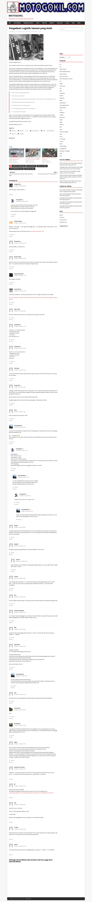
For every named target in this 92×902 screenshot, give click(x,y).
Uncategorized (63, 148)
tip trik (61, 143)
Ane (10, 23)
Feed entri (62, 217)
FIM (60, 88)
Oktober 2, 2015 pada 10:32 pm (20, 290)
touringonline (18, 425)
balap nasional (63, 69)
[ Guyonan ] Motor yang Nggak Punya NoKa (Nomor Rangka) (33, 158)
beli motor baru (31, 166)
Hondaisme (17, 241)
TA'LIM (67, 23)
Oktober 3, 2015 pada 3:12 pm (19, 743)
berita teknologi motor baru (66, 78)
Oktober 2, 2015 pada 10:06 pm (20, 186)
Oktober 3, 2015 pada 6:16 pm (19, 769)
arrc (60, 66)
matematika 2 (63, 102)
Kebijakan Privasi (28, 23)
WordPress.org (63, 222)
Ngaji (61, 122)
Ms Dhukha (17, 723)
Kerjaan (61, 95)
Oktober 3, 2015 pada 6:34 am (21, 561)
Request (52, 23)
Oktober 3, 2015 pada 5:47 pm (23, 477)
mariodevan (17, 289)
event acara (62, 86)
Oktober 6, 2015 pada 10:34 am (20, 829)
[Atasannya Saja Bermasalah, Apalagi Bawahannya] (16, 152)
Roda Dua (59, 23)
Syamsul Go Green (19, 767)
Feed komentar (63, 219)
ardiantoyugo (18, 221)
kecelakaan (62, 93)
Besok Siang (17, 257)
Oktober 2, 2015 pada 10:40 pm (22, 201)
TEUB (73, 23)
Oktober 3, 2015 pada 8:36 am (19, 646)
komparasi (62, 98)
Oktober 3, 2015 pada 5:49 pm (21, 675)
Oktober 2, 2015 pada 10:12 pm (20, 275)
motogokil (22, 31)
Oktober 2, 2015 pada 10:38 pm (20, 311)
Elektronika (17, 23)
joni (15, 693)
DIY (60, 81)
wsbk (61, 153)
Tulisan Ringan (34, 31)
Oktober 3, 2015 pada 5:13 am (19, 411)
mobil (61, 110)
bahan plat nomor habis (19, 166)
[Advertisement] (71, 42)
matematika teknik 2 (64, 105)
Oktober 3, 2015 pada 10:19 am (20, 694)
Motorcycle (28, 31)
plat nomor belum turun (16, 168)
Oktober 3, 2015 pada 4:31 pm (21, 450)
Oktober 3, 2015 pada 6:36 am (19, 578)
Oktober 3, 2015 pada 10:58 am (20, 709)
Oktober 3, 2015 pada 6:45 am (19, 596)
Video (78, 23)
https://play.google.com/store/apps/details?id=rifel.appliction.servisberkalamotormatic (31, 793)
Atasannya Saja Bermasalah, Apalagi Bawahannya (15, 158)
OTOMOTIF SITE (64, 226)
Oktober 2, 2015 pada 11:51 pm (20, 326)
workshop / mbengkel (65, 151)
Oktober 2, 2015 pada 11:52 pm (20, 348)
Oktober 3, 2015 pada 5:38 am (19, 527)
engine (61, 83)
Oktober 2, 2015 (14, 31)
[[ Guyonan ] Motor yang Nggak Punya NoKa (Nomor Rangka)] (33, 152)
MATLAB (44, 23)
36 (40, 31)
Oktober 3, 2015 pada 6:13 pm (25, 495)
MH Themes (28, 898)
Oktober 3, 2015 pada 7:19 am (19, 612)
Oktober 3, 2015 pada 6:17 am (19, 545)
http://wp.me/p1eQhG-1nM (37, 231)
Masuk (61, 215)
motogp (61, 115)
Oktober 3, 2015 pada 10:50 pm (20, 786)
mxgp (61, 119)
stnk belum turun (29, 168)
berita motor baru (64, 76)
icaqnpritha (17, 184)
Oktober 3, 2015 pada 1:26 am (19, 370)
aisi (60, 64)
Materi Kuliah (63, 107)
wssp (61, 156)
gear (61, 90)
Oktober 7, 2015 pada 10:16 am (20, 846)
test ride (61, 141)
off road (61, 124)
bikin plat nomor (42, 166)
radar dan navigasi (64, 131)
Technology (62, 139)
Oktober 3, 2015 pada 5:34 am (19, 427)
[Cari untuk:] (71, 29)
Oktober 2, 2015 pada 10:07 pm (20, 223)
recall (61, 134)
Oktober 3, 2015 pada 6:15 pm (27, 511)
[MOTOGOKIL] (46, 11)
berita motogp (63, 74)
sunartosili (17, 708)
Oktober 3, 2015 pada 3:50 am (19, 387)
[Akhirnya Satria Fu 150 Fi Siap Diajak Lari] (49, 152)
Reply (11, 194)
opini (61, 127)
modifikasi (62, 112)
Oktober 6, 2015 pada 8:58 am (19, 804)
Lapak (37, 23)
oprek (61, 129)
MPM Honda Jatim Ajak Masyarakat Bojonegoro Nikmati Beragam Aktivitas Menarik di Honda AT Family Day (71, 177)
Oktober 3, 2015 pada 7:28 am (19, 629)
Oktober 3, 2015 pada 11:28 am (20, 725)
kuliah (61, 100)
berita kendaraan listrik (65, 71)
